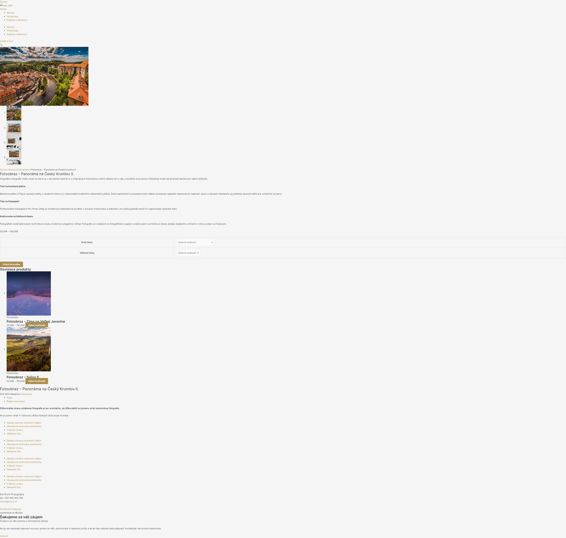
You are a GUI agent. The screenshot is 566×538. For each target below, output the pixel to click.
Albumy (10, 12)
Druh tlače (87, 242)
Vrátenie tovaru (15, 430)
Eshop (3, 9)
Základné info (14, 433)
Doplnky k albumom (17, 20)
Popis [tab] (10, 397)
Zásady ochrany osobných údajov (24, 422)
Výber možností (36, 325)
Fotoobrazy (12, 16)
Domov (3, 169)
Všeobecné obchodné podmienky (24, 426)
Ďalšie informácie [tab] (16, 401)
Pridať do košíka (11, 264)
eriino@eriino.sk (8, 501)
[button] (1, 44)
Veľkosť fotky (87, 252)
